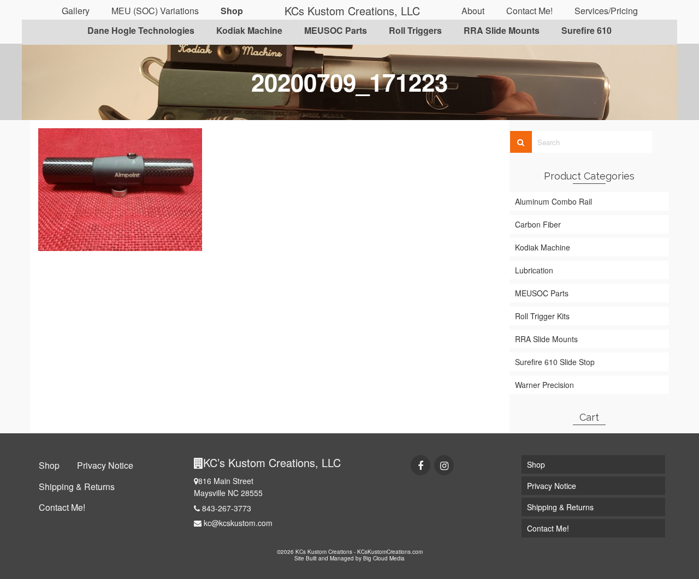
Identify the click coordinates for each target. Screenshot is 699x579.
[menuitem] (75, 11)
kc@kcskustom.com (237, 522)
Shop (49, 465)
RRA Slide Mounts (546, 338)
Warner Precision (544, 384)
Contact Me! (62, 507)
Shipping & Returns (77, 486)
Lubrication (534, 270)
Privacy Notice (105, 465)
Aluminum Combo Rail (553, 201)
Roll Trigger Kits (542, 316)
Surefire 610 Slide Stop (555, 361)
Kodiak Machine (542, 247)
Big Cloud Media (384, 558)
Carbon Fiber (538, 224)
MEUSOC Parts (541, 293)
